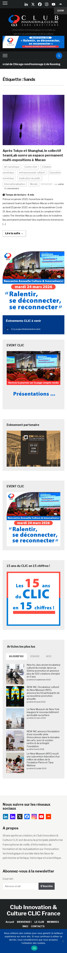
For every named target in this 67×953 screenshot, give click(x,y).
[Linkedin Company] (26, 4)
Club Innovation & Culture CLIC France (33, 910)
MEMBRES (53, 921)
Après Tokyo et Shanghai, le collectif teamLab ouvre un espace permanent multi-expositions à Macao (33, 155)
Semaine (35, 656)
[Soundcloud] (60, 4)
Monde (34, 184)
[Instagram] (46, 4)
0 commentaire (11, 188)
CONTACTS (38, 926)
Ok (34, 948)
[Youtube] (53, 4)
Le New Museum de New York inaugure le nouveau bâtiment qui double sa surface (43, 712)
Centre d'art (30, 166)
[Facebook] (39, 4)
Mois (49, 656)
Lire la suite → (14, 233)
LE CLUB (39, 921)
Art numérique (12, 166)
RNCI (25, 926)
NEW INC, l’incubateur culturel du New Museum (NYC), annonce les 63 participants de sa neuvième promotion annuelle (43, 693)
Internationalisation (14, 184)
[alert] (33, 329)
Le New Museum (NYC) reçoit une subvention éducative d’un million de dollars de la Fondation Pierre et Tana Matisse (43, 759)
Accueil (10, 921)
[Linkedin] (12, 816)
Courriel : (8, 878)
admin (61, 184)
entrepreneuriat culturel (32, 172)
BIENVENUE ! (24, 921)
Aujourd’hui (16, 656)
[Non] (63, 941)
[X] (33, 4)
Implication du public (29, 178)
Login (60, 10)
